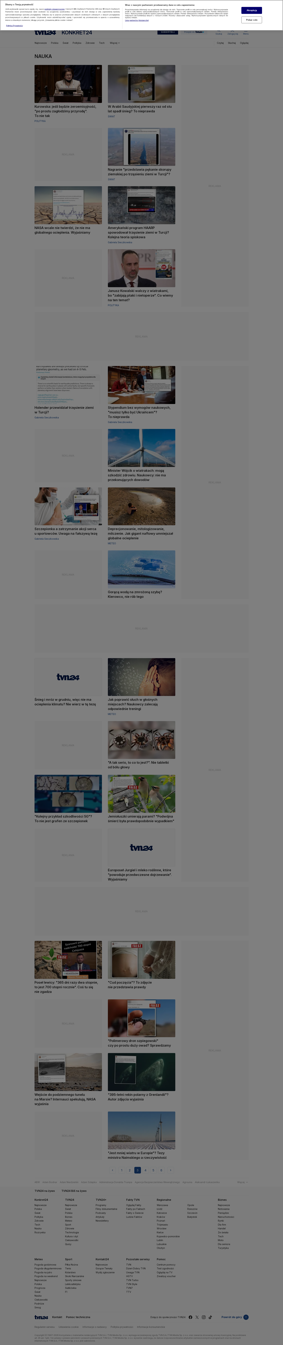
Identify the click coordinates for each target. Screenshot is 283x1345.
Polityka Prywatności (14, 26)
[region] (141, 15)
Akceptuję (252, 10)
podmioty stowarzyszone (54, 9)
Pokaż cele (251, 20)
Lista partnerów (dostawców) (137, 20)
